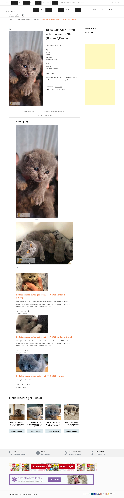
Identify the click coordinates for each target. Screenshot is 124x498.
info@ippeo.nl (45, 454)
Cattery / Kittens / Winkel (66, 2)
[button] (10, 29)
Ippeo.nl (8, 9)
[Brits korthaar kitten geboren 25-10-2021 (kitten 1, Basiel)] (32, 316)
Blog (19, 2)
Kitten (53, 89)
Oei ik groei (45, 2)
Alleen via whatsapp (20, 454)
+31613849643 (100, 454)
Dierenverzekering (83, 2)
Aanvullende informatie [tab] (54, 111)
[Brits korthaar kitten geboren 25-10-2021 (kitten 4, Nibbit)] (32, 274)
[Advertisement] (100, 56)
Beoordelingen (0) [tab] (44, 115)
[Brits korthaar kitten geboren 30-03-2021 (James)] (32, 356)
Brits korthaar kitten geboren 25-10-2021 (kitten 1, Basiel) (44, 337)
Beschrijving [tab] (29, 111)
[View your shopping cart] (22, 15)
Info (31, 2)
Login (17, 17)
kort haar (61, 89)
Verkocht (58, 87)
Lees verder (17, 431)
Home (7, 2)
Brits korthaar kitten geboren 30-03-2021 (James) (40, 376)
